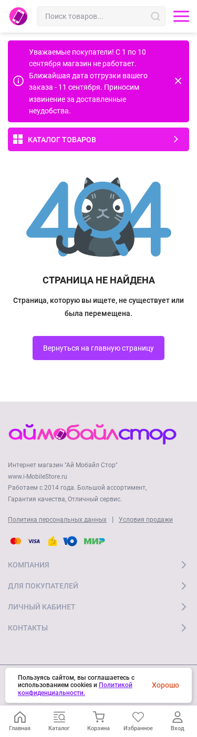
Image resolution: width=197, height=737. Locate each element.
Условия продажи (146, 519)
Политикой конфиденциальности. (75, 688)
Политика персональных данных (57, 519)
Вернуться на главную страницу (98, 348)
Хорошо (165, 685)
